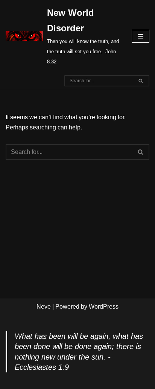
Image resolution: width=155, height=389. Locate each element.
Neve (43, 306)
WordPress (104, 306)
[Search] (140, 80)
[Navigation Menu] (140, 36)
